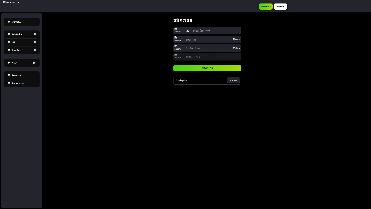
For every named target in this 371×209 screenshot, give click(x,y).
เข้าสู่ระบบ (233, 80)
